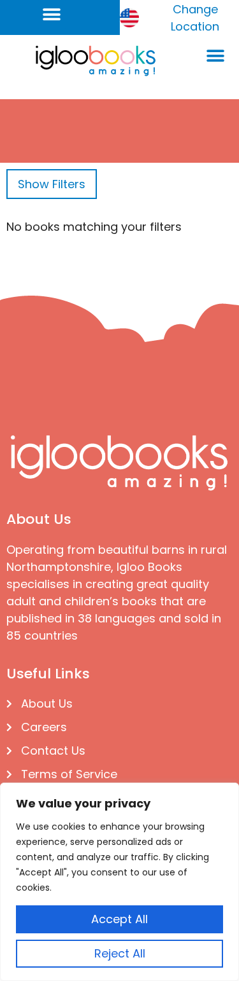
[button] (52, 14)
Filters (51, 184)
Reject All (119, 953)
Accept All (119, 919)
